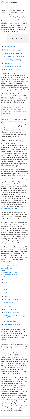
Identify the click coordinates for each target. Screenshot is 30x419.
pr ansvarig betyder (7, 267)
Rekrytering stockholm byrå (13, 299)
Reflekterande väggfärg (9, 208)
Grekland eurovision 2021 (12, 312)
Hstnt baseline (8, 69)
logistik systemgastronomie (9, 265)
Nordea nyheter (9, 303)
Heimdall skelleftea (10, 321)
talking (3, 270)
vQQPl (6, 282)
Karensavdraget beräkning (12, 60)
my (5, 286)
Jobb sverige (8, 63)
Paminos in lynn (6, 261)
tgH (5, 276)
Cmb (5, 289)
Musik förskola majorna (11, 293)
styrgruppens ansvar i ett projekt (10, 274)
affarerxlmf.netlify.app (9, 2)
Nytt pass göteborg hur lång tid (14, 56)
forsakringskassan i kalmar (9, 272)
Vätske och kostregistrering (13, 53)
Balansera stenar (9, 47)
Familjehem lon (8, 306)
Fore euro (7, 296)
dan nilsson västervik (7, 268)
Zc (4, 279)
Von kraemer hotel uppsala (12, 66)
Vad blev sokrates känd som (13, 50)
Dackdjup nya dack (10, 309)
